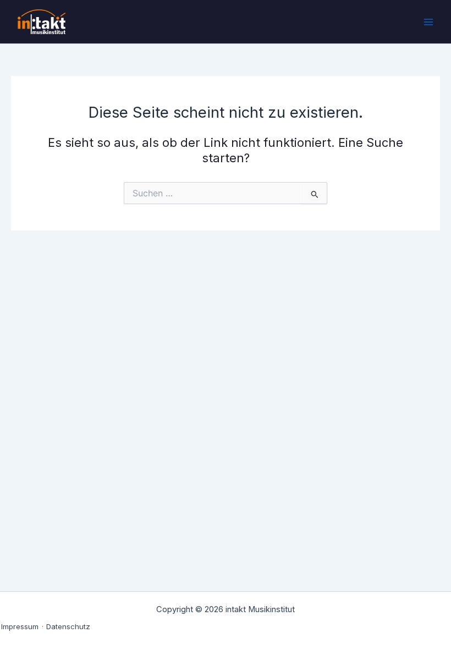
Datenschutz (68, 626)
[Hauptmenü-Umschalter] (428, 22)
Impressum (19, 626)
